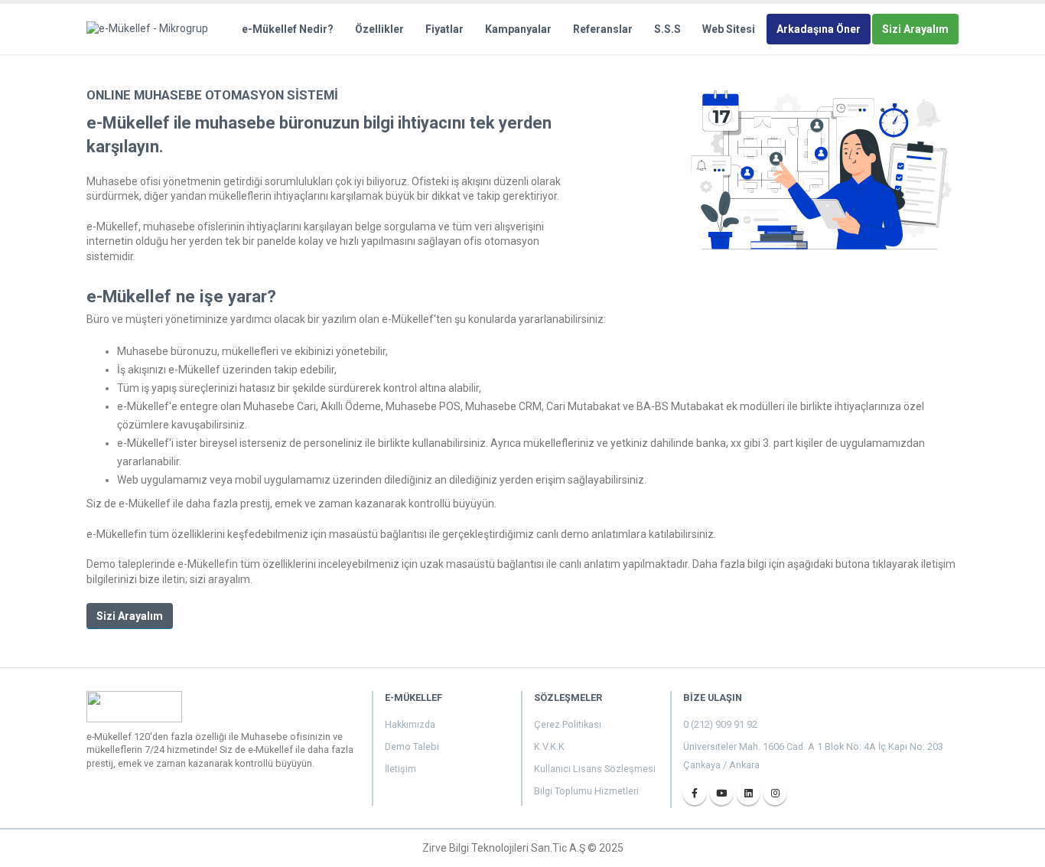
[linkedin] (748, 793)
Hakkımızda (410, 724)
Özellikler (379, 29)
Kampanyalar (518, 29)
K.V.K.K (549, 746)
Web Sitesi (728, 29)
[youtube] (721, 793)
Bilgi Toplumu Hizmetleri (586, 791)
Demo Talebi (412, 746)
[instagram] (774, 793)
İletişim (400, 768)
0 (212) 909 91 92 (720, 724)
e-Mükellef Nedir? (288, 29)
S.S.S (667, 29)
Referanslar (603, 29)
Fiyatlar (444, 29)
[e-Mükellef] (151, 28)
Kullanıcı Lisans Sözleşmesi (595, 768)
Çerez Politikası (567, 724)
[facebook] (694, 793)
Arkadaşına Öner (818, 29)
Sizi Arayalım (915, 29)
